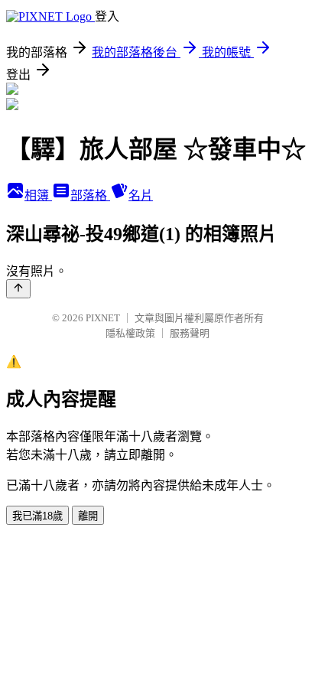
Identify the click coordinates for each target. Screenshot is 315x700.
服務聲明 (189, 333)
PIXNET (103, 318)
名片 (140, 195)
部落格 (90, 195)
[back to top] (18, 288)
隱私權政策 (130, 333)
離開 (88, 516)
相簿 (38, 195)
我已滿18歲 (37, 516)
